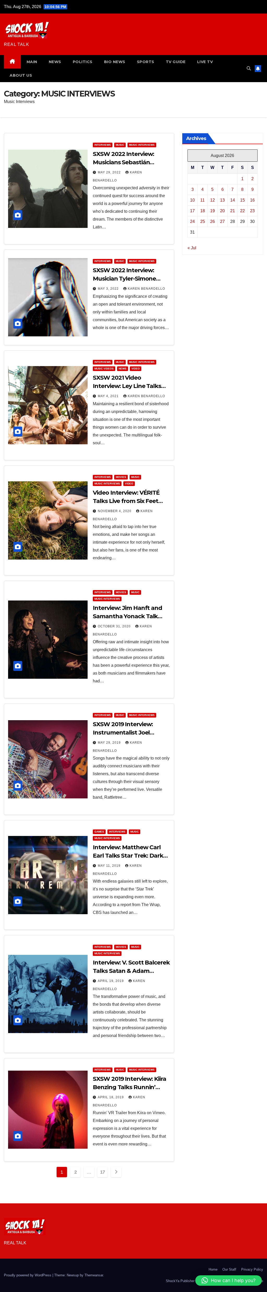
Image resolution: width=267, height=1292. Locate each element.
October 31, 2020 (115, 626)
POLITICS (83, 61)
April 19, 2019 (111, 981)
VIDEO (135, 368)
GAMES (99, 831)
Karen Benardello (146, 288)
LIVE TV (205, 61)
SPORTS (145, 61)
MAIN (32, 61)
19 (212, 211)
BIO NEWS (114, 61)
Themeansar (93, 1275)
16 (252, 200)
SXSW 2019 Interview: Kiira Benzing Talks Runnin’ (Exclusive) (129, 1087)
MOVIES (121, 477)
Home (213, 1269)
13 (222, 200)
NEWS (55, 61)
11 (202, 200)
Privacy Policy (252, 1269)
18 (202, 211)
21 (232, 211)
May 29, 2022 (110, 172)
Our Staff (229, 1269)
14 (232, 200)
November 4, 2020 (115, 511)
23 (252, 211)
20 (222, 211)
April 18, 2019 (111, 1097)
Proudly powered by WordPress (28, 1275)
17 (102, 1172)
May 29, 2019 (110, 742)
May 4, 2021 (109, 396)
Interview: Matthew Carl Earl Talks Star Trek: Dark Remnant (128, 856)
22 (242, 211)
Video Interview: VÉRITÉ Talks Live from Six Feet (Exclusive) (126, 501)
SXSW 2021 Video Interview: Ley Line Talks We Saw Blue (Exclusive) (127, 386)
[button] (249, 68)
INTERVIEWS (102, 144)
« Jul (191, 248)
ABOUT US (21, 75)
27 (222, 221)
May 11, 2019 (110, 866)
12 (212, 200)
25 (202, 221)
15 (242, 200)
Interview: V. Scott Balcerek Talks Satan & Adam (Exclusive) (131, 971)
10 (192, 200)
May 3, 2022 (109, 288)
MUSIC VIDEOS (104, 368)
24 (192, 221)
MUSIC (120, 144)
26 (212, 221)
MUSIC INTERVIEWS (142, 144)
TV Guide (176, 61)
